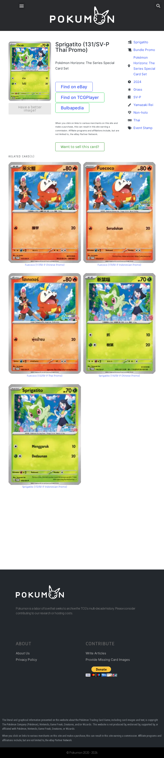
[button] (21, 5)
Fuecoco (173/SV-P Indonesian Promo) (119, 265)
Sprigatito (140, 42)
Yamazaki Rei (143, 105)
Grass (137, 89)
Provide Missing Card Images (108, 660)
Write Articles (96, 653)
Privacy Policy (26, 660)
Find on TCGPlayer (80, 97)
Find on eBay (74, 86)
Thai (136, 120)
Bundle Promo (144, 50)
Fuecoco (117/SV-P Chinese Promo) (44, 265)
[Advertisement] (82, 522)
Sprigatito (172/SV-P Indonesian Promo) (44, 487)
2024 (137, 82)
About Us (23, 653)
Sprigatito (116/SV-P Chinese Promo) (119, 375)
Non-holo (140, 112)
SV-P (137, 97)
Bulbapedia (72, 107)
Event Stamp (142, 128)
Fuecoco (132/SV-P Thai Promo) (44, 375)
